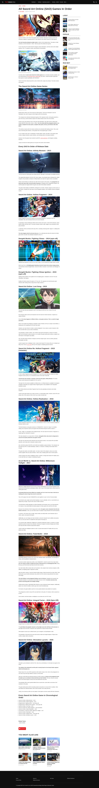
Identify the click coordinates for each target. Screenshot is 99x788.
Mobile (57, 2)
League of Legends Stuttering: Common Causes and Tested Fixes (39, 748)
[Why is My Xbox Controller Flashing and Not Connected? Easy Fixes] (53, 742)
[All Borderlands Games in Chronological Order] (65, 68)
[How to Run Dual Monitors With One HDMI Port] (65, 59)
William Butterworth (22, 749)
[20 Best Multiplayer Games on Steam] (39, 757)
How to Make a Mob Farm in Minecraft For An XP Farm (25, 747)
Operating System (46, 2)
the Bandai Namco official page (34, 76)
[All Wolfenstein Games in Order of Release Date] (65, 72)
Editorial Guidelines (70, 778)
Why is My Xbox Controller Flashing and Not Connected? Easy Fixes (53, 748)
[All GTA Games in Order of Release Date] (65, 77)
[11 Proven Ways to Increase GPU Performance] (65, 20)
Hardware (34, 2)
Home (20, 5)
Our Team (52, 778)
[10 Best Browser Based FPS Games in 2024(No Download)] (53, 757)
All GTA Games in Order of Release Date (73, 77)
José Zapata (22, 11)
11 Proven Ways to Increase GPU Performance (73, 20)
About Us (34, 778)
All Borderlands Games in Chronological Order (73, 68)
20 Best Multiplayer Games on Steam (39, 763)
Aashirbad (49, 766)
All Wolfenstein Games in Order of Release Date (74, 73)
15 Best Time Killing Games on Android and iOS (25, 763)
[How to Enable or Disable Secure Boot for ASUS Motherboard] (65, 54)
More (65, 2)
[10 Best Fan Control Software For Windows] (65, 44)
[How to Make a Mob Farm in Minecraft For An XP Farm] (25, 742)
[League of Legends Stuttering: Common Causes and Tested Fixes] (39, 742)
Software (40, 2)
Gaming (53, 2)
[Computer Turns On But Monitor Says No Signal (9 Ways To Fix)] (65, 49)
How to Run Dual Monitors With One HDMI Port (74, 59)
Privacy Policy (18, 780)
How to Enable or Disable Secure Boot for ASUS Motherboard (73, 53)
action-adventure (44, 138)
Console (61, 2)
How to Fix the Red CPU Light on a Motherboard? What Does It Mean (74, 38)
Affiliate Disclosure (36, 780)
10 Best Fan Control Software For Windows (73, 44)
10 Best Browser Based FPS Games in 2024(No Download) (53, 763)
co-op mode (29, 344)
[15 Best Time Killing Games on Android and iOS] (25, 757)
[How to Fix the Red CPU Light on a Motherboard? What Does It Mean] (65, 39)
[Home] (10, 2)
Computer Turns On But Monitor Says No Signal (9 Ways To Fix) (74, 49)
